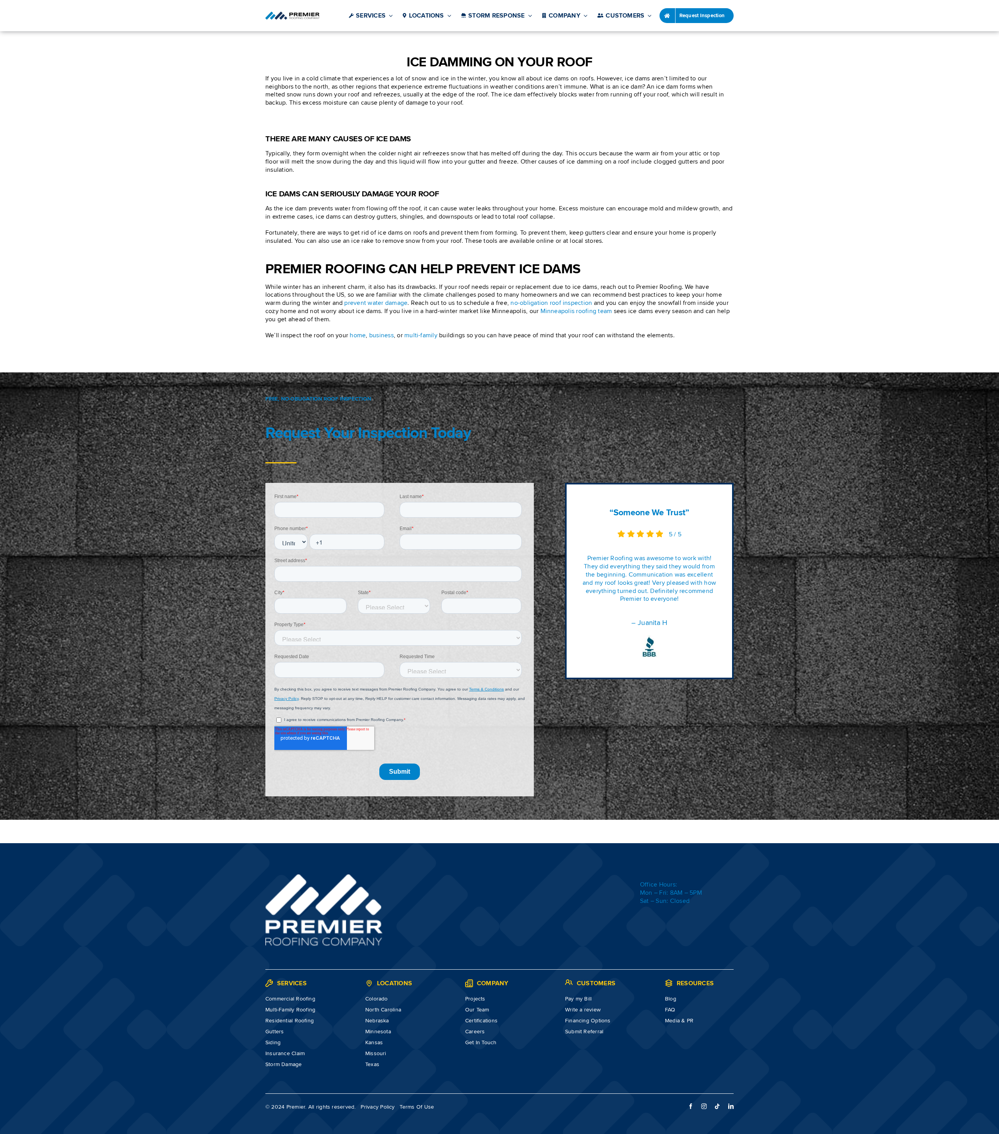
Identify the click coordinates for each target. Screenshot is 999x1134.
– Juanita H (649, 622)
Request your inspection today (368, 433)
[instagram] (704, 1106)
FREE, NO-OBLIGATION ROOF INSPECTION (318, 398)
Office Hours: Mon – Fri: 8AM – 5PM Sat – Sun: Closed (671, 893)
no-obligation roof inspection (551, 303)
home (358, 335)
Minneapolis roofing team (576, 311)
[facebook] (690, 1106)
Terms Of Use (417, 1107)
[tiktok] (717, 1106)
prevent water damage (375, 303)
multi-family (420, 335)
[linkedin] (731, 1106)
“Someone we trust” (649, 512)
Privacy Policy (378, 1107)
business (381, 335)
